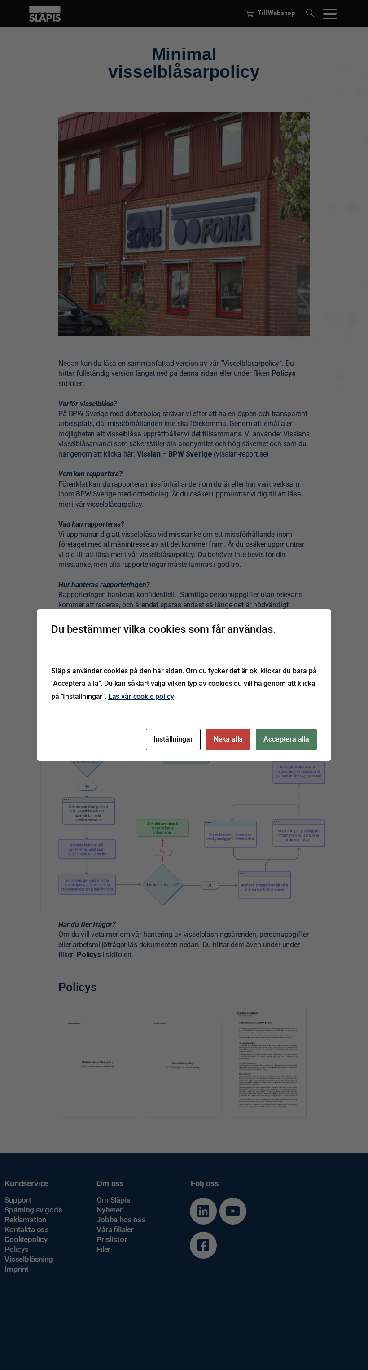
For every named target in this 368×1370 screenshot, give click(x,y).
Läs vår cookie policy (141, 696)
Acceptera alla (286, 739)
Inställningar (173, 739)
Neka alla (228, 739)
